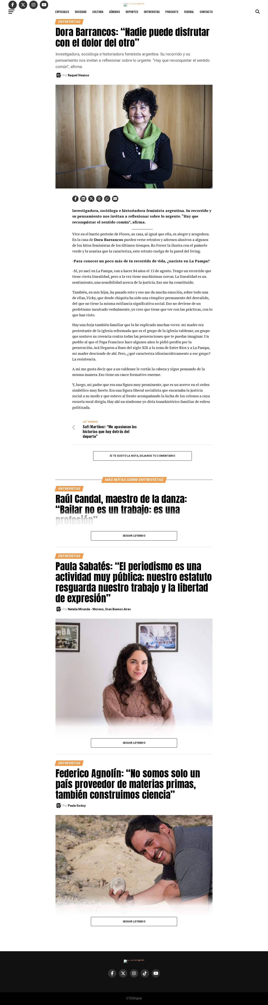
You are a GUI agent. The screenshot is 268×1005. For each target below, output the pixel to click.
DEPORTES (132, 11)
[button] (75, 199)
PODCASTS (171, 11)
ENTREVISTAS (152, 11)
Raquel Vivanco (78, 75)
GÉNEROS (114, 11)
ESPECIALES (62, 11)
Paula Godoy (77, 805)
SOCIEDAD (80, 11)
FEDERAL (189, 11)
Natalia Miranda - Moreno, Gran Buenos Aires (99, 609)
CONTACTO (206, 11)
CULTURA (97, 11)
